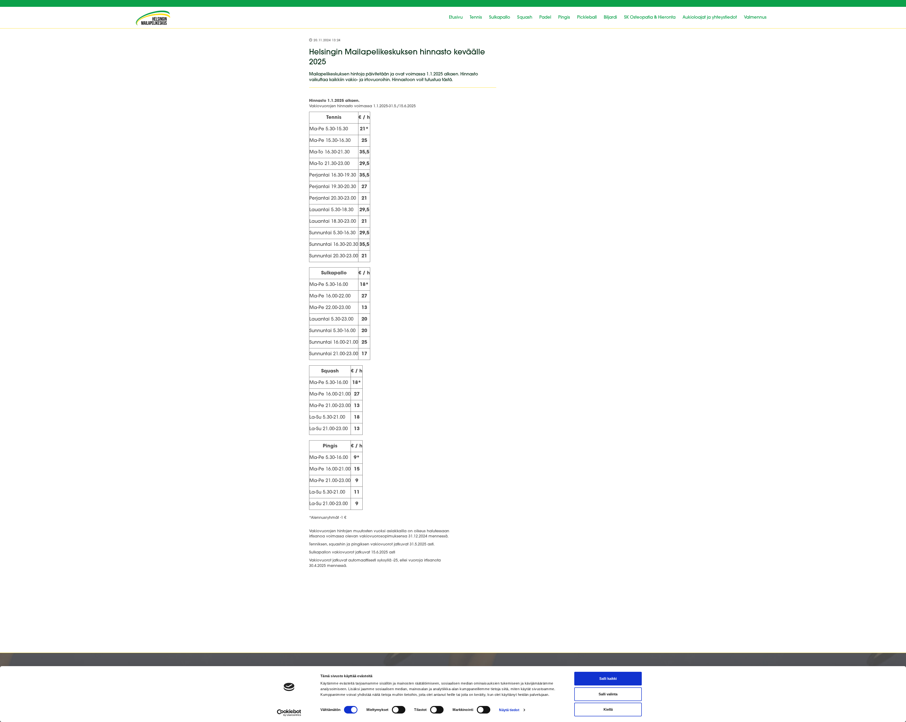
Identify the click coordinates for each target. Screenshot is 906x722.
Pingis (564, 18)
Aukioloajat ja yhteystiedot (710, 18)
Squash (524, 18)
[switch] (398, 710)
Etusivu (456, 18)
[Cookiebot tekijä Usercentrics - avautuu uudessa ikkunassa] (289, 712)
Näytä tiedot (509, 710)
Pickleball (587, 18)
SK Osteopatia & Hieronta (649, 18)
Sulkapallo (499, 18)
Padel (545, 18)
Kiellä (608, 709)
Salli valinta (608, 694)
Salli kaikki (608, 679)
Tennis (476, 18)
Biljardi (610, 18)
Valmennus (755, 18)
